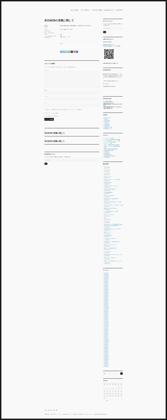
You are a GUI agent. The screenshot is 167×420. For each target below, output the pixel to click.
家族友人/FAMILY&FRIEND (109, 149)
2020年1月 (106, 354)
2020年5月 (106, 348)
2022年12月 (106, 306)
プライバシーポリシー (88, 414)
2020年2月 (106, 352)
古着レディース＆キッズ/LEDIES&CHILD (112, 146)
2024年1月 (106, 288)
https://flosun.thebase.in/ (108, 102)
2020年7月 (106, 345)
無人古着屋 (46, 37)
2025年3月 (106, 273)
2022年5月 (106, 315)
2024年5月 (106, 282)
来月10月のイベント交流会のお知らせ (111, 198)
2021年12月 (106, 322)
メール (46, 96)
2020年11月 (106, 340)
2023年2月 (106, 303)
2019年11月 (106, 356)
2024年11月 (106, 274)
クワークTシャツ (107, 251)
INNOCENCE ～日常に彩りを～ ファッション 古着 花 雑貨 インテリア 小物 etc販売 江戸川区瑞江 (63, 414)
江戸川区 (54, 36)
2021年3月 (106, 334)
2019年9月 (106, 359)
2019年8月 (106, 360)
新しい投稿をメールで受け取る (52, 116)
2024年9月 (106, 277)
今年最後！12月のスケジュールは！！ (111, 185)
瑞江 (50, 37)
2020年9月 (106, 343)
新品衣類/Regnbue (108, 150)
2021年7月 (106, 329)
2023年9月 (106, 293)
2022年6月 (106, 314)
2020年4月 (106, 350)
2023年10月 (106, 292)
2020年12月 (106, 339)
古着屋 (50, 36)
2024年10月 (106, 275)
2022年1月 (106, 321)
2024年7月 (106, 280)
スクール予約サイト (85, 10)
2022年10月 (106, 308)
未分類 (105, 151)
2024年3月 (106, 285)
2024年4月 (106, 284)
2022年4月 (106, 317)
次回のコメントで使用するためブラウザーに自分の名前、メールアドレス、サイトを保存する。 (64, 109)
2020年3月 (106, 351)
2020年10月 (106, 341)
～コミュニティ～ (107, 138)
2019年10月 (106, 358)
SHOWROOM (119, 10)
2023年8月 (106, 295)
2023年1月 (106, 304)
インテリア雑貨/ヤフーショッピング (111, 140)
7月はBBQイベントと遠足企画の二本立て (112, 241)
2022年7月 (106, 312)
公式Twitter (106, 123)
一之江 (45, 36)
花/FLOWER (106, 154)
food (105, 217)
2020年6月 (106, 347)
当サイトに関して (75, 10)
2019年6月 (106, 363)
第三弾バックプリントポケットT (110, 244)
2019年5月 (106, 365)
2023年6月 (106, 297)
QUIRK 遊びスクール (109, 10)
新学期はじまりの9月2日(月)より (110, 208)
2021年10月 (106, 325)
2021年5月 (106, 332)
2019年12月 (106, 355)
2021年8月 (106, 328)
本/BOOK (106, 153)
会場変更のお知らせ (108, 182)
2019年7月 (106, 362)
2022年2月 (106, 319)
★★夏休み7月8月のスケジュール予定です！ (112, 228)
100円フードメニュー (108, 232)
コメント (46, 70)
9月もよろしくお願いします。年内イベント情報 (113, 205)
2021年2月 (106, 336)
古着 (48, 36)
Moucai (45, 29)
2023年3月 (106, 301)
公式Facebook (107, 124)
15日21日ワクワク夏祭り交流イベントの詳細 (112, 201)
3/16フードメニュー (108, 176)
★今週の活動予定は (108, 235)
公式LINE (106, 119)
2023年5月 (106, 299)
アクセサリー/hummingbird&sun (111, 139)
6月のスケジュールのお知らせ (110, 257)
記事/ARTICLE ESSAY (108, 155)
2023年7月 (106, 296)
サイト (45, 102)
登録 (46, 163)
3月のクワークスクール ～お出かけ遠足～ (112, 179)
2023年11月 (106, 290)
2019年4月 (106, 366)
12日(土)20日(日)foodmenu (109, 189)
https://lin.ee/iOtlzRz (107, 46)
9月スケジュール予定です (109, 214)
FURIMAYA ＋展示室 (97, 10)
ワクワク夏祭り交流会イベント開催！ (111, 211)
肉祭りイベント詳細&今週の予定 (110, 248)
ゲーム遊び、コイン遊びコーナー (110, 238)
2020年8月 (106, 344)
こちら (107, 83)
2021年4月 (106, 333)
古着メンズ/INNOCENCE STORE (110, 144)
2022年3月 (106, 318)
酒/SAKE (106, 157)
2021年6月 (106, 330)
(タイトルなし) (107, 166)
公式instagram (107, 120)
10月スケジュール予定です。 (109, 195)
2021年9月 (106, 326)
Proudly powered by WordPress (100, 414)
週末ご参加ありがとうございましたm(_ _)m (113, 254)
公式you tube (106, 121)
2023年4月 (106, 300)
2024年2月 (106, 286)
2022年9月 (106, 310)
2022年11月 (106, 307)
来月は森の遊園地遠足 (108, 192)
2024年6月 (106, 281)
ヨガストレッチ (107, 143)
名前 (45, 90)
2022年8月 (106, 311)
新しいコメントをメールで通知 (52, 113)
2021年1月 (106, 337)
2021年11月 (106, 323)
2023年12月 (106, 289)
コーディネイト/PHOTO (108, 142)
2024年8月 (106, 278)
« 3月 (107, 400)
